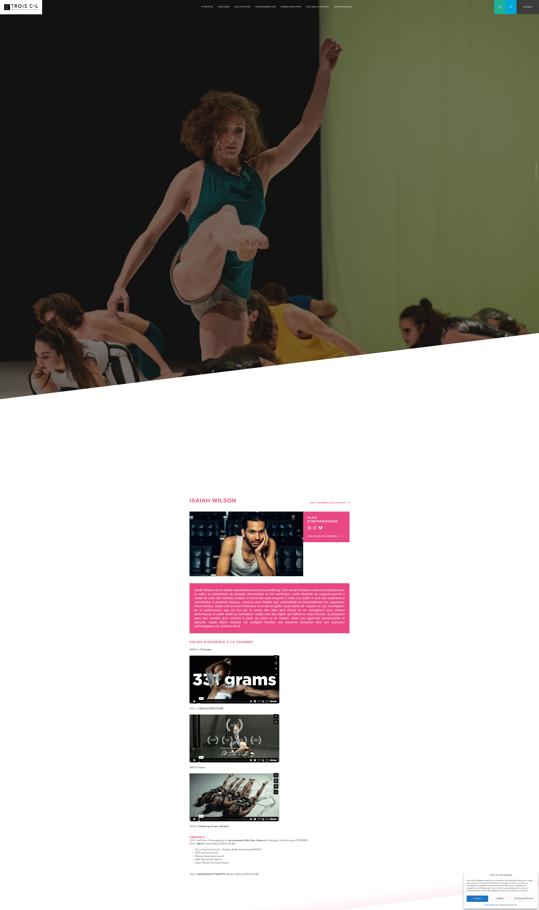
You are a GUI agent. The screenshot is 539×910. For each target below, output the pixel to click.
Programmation (265, 7)
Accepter (477, 898)
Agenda (527, 7)
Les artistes (243, 7)
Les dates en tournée (322, 536)
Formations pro (291, 7)
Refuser (500, 898)
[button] (533, 875)
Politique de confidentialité (500, 905)
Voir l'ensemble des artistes (327, 503)
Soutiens (223, 7)
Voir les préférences (523, 898)
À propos (207, 7)
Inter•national (343, 7)
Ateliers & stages (317, 7)
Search (500, 7)
